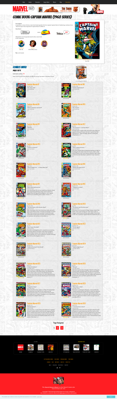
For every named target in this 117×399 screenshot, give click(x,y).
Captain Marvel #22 (79, 223)
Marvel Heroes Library (51, 387)
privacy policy (55, 365)
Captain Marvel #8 (78, 84)
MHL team (62, 393)
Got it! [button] (111, 396)
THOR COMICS (70, 359)
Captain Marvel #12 (78, 124)
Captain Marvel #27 (33, 283)
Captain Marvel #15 (33, 163)
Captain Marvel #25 (33, 263)
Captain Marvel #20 (79, 203)
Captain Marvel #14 (78, 144)
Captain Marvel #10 (78, 104)
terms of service (60, 365)
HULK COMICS (56, 359)
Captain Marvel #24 (79, 243)
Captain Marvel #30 (79, 303)
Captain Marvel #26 (79, 263)
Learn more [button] (39, 396)
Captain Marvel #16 (78, 163)
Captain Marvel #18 (78, 183)
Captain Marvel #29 (33, 303)
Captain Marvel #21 (33, 223)
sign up (50, 365)
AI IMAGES (48, 362)
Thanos (44, 48)
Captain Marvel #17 (33, 183)
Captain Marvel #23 (33, 243)
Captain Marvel (21, 48)
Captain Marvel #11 (33, 124)
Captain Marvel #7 (33, 84)
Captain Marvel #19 (33, 203)
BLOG (53, 362)
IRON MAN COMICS (64, 359)
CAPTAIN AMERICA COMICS (48, 359)
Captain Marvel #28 (79, 283)
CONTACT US (68, 362)
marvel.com (66, 365)
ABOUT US (62, 362)
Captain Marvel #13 (33, 144)
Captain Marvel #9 (33, 104)
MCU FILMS (57, 362)
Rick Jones (33, 48)
